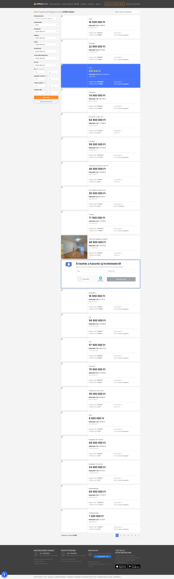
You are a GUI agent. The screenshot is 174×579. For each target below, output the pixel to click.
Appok (98, 4)
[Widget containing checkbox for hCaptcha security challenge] (90, 279)
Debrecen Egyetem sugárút (98, 239)
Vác (90, 317)
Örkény (91, 215)
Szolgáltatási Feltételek (60, 577)
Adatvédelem (70, 577)
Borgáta (91, 43)
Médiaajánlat (78, 577)
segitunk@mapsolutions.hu (103, 553)
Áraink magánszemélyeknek (43, 559)
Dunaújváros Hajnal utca (97, 190)
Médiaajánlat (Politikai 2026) (89, 577)
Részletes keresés (46, 102)
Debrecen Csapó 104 (96, 117)
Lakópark (83, 4)
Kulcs (90, 19)
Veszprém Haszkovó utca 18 (98, 166)
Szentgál (92, 141)
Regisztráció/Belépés (133, 4)
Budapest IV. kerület (96, 464)
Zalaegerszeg (93, 513)
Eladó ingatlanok (55, 4)
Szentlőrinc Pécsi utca (96, 391)
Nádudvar (92, 92)
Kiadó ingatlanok (68, 4)
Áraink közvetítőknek (68, 559)
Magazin (91, 4)
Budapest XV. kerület (96, 440)
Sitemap (110, 577)
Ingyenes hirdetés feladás (114, 4)
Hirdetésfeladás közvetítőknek (71, 561)
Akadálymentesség (102, 577)
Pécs (90, 415)
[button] (4, 574)
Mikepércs (92, 293)
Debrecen (92, 366)
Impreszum (50, 577)
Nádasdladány (93, 489)
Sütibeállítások (116, 577)
